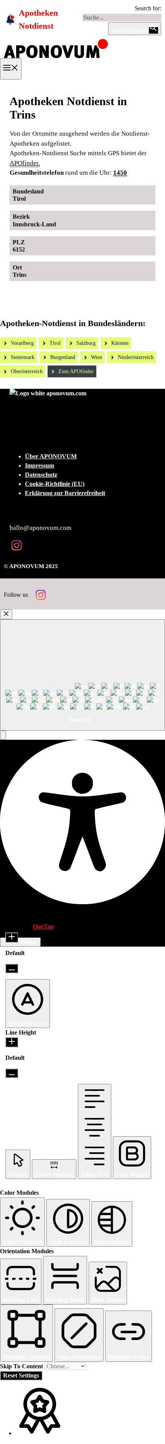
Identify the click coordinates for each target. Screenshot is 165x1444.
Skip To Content (22, 1366)
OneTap (43, 926)
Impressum (39, 465)
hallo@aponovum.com (40, 527)
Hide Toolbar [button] (20, 942)
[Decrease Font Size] (11, 968)
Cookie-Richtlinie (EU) (54, 484)
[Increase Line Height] (11, 1042)
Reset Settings (21, 1375)
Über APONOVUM (51, 456)
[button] (3, 735)
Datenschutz (41, 474)
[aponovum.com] (56, 55)
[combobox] (82, 675)
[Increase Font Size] (11, 937)
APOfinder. (25, 163)
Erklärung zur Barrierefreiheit (65, 493)
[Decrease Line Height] (11, 1073)
